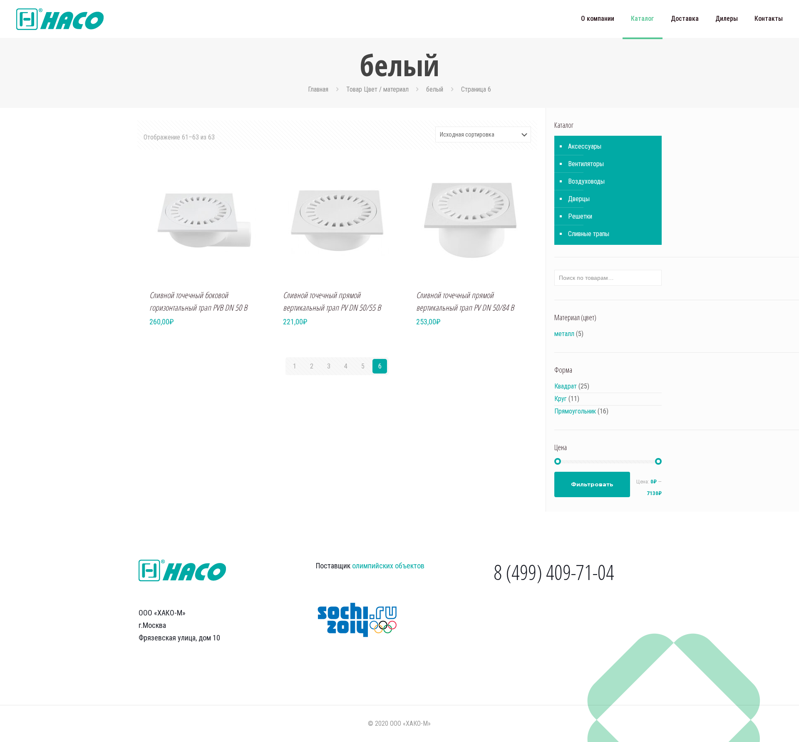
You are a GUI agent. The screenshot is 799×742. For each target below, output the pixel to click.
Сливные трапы (588, 234)
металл (564, 334)
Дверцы (579, 199)
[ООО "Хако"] (60, 18)
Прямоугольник (575, 411)
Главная (318, 89)
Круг (560, 399)
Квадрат (565, 386)
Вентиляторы (586, 164)
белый (434, 89)
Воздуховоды (586, 181)
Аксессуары (584, 146)
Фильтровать (592, 484)
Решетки (580, 216)
